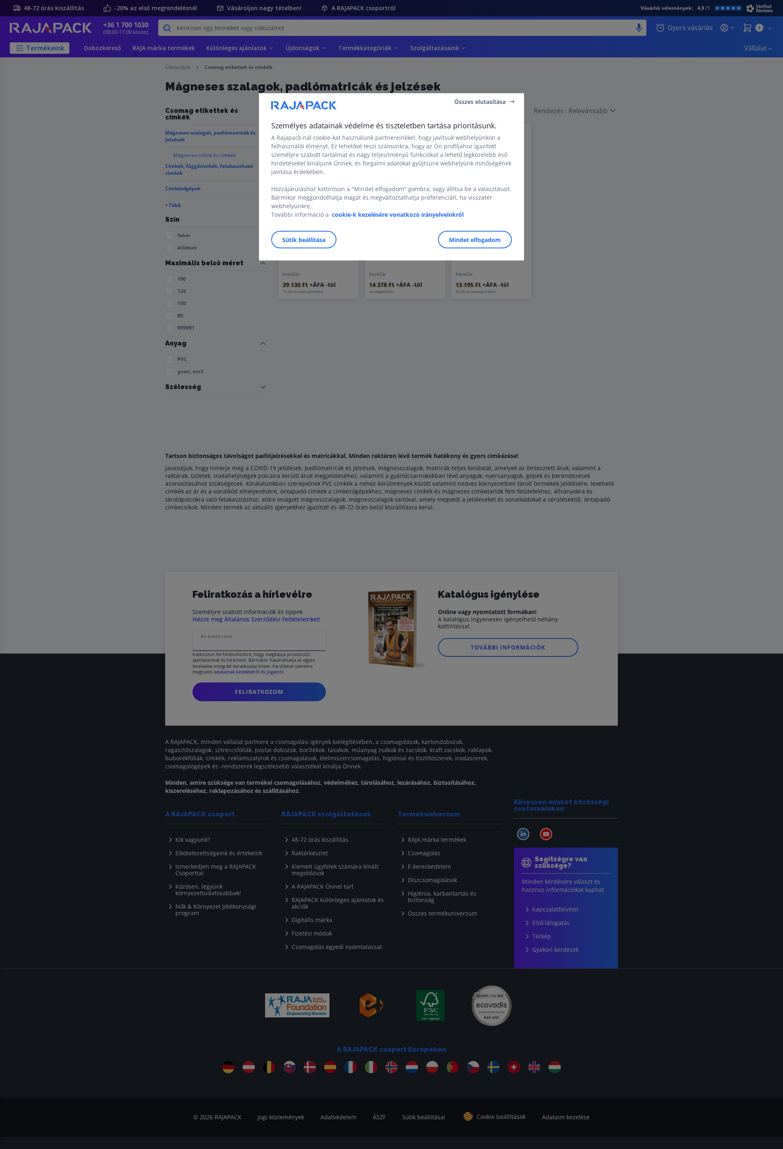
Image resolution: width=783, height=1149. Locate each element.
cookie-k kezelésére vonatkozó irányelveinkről (398, 214)
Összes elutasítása (480, 101)
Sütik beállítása (303, 240)
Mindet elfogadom (475, 240)
